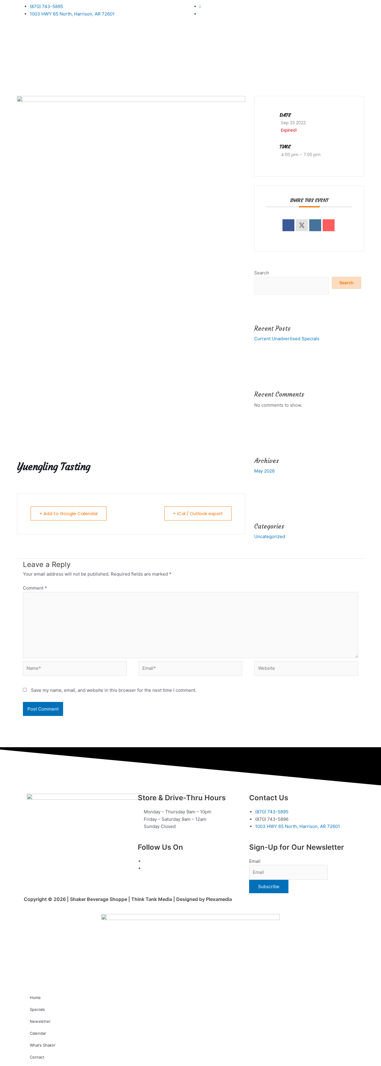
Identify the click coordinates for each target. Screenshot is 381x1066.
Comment (35, 588)
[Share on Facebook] (288, 225)
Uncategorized (269, 536)
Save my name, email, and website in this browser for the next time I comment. (113, 690)
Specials (37, 1009)
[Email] (329, 225)
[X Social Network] (302, 225)
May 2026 (264, 471)
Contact (37, 1057)
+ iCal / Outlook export (198, 513)
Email (254, 861)
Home (35, 997)
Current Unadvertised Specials (286, 338)
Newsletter (40, 1021)
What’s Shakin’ (43, 1045)
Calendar (38, 1033)
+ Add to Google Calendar (68, 513)
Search (261, 273)
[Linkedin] (315, 225)
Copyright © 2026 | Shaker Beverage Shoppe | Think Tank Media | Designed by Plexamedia (128, 899)
